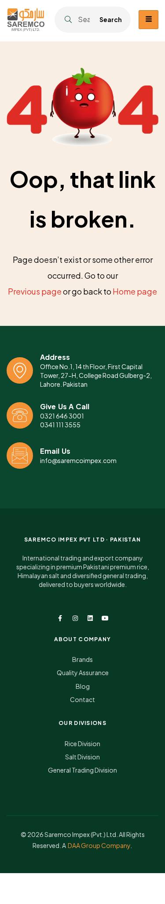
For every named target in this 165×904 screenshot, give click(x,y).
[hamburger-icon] (148, 19)
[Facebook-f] (60, 618)
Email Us (55, 451)
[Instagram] (75, 618)
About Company (82, 639)
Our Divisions (82, 723)
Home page (135, 291)
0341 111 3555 (60, 425)
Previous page (35, 291)
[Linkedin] (90, 618)
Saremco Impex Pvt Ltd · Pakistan (82, 539)
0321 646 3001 (62, 416)
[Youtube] (105, 618)
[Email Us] (20, 455)
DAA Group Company (99, 845)
